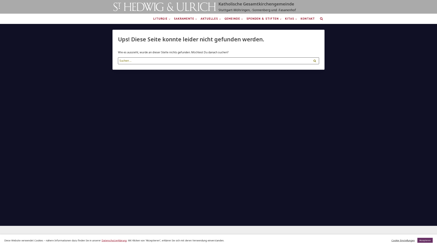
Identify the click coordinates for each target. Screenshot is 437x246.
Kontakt (308, 18)
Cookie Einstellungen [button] (403, 240)
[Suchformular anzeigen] (321, 19)
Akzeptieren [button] (425, 240)
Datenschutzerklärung (114, 240)
